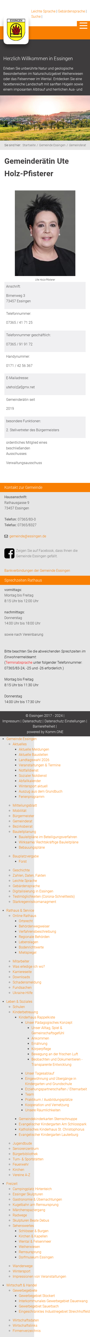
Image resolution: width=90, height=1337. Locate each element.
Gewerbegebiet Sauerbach (39, 1306)
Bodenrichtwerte (31, 947)
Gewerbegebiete (25, 1290)
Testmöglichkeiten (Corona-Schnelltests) (44, 896)
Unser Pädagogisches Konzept (48, 1022)
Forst (23, 861)
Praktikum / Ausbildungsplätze (49, 1100)
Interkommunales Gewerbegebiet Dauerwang (53, 1301)
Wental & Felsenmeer (35, 1241)
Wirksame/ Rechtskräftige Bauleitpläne (48, 842)
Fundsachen (22, 987)
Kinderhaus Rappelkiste (37, 1017)
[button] (83, 25)
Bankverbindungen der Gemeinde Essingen (37, 570)
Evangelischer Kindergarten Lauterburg (48, 1135)
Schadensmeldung (27, 982)
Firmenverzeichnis (27, 1331)
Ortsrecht (26, 921)
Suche (36, 16)
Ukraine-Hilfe (23, 993)
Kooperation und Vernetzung (47, 1105)
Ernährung (39, 1043)
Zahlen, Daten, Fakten (29, 875)
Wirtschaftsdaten (26, 1320)
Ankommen (40, 1038)
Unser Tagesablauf (39, 1073)
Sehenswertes (23, 1226)
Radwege (20, 1215)
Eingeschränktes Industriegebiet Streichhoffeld (54, 1311)
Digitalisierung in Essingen (33, 891)
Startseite (29, 145)
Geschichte (21, 870)
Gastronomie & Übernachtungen (37, 1199)
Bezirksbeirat (23, 826)
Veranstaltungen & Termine (40, 765)
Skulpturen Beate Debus (31, 1220)
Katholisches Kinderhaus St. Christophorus (51, 1129)
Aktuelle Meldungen (34, 749)
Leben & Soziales (19, 1001)
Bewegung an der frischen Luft (54, 1054)
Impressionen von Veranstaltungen (39, 1276)
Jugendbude (22, 1143)
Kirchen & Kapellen (33, 1236)
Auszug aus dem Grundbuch (40, 791)
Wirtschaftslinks (25, 1325)
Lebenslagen (28, 942)
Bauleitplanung (24, 832)
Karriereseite (22, 972)
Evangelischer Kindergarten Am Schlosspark (53, 1124)
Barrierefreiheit (44, 726)
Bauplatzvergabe (26, 856)
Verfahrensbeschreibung (37, 931)
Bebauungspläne (32, 847)
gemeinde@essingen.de (27, 536)
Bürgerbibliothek (25, 1154)
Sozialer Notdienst (33, 776)
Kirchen (18, 1170)
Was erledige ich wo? (29, 966)
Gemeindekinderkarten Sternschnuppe (48, 1119)
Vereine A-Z (21, 1175)
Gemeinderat (77, 145)
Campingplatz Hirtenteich (32, 1189)
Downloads (21, 977)
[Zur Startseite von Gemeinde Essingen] (16, 34)
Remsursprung (30, 1252)
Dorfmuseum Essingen (36, 1257)
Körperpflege (41, 1049)
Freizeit (11, 1184)
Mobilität (19, 811)
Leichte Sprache (43, 11)
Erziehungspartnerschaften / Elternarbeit (56, 1089)
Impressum (11, 721)
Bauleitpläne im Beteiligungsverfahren (48, 837)
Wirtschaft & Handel (21, 1285)
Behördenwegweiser (34, 926)
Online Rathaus (24, 916)
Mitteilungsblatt (25, 805)
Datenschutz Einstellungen (65, 721)
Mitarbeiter (21, 961)
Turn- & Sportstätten (28, 1159)
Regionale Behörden (34, 937)
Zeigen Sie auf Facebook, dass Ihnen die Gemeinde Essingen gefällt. (47, 553)
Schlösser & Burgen (33, 1231)
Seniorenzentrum (26, 1149)
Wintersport (21, 1271)
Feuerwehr (21, 1164)
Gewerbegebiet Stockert (37, 1296)
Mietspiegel (27, 952)
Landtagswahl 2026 (34, 760)
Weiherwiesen (29, 1247)
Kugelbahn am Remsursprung (36, 1205)
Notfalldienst (28, 770)
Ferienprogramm (31, 797)
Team (29, 1094)
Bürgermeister (23, 816)
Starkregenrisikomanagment (34, 902)
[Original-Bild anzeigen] (45, 234)
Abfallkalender (30, 781)
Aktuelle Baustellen (33, 755)
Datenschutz (32, 721)
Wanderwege (23, 1266)
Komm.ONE (54, 732)
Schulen (19, 1007)
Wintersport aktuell (33, 786)
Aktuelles (20, 744)
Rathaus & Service (20, 910)
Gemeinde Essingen (52, 145)
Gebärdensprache (71, 11)
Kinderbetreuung (25, 1012)
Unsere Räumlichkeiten (43, 1110)
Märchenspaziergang (29, 1210)
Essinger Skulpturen (28, 1194)
